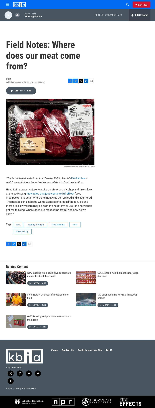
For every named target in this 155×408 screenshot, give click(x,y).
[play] (8, 15)
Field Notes (78, 178)
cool (18, 224)
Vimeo (54, 350)
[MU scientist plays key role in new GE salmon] (86, 299)
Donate (142, 4)
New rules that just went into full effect (50, 193)
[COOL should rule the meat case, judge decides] (86, 277)
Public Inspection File (90, 350)
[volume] (17, 15)
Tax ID (109, 350)
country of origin (36, 224)
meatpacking (22, 231)
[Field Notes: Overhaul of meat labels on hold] (16, 299)
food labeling (58, 224)
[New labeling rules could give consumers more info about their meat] (16, 277)
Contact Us (68, 350)
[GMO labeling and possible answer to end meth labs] (16, 321)
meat (75, 224)
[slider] (22, 15)
